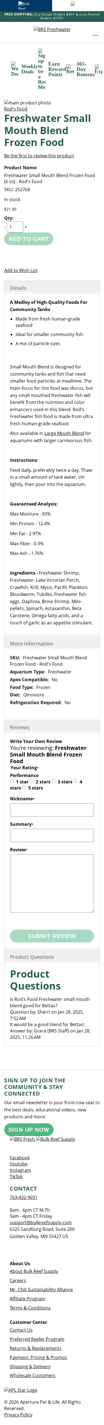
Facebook (20, 1158)
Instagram (20, 1170)
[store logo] (52, 32)
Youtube (18, 1164)
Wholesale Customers (32, 1375)
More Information (31, 643)
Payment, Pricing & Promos (38, 1357)
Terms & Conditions (30, 1308)
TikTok (16, 1176)
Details (18, 288)
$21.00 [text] (10, 209)
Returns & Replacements (36, 1348)
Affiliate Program (27, 1299)
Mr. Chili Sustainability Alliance (41, 1289)
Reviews (20, 727)
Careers (18, 1280)
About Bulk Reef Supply (34, 1271)
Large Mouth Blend (64, 433)
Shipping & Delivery (30, 1367)
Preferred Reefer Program (37, 1339)
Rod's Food (15, 109)
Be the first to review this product (39, 156)
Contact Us (21, 1330)
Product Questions (32, 957)
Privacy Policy (18, 1415)
